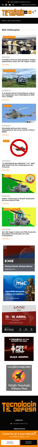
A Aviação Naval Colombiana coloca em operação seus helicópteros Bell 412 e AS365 (18, 95)
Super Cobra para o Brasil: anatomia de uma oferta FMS (18, 199)
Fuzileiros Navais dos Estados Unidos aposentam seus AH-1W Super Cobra (19, 61)
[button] (25, 12)
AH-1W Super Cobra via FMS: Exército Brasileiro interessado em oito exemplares (19, 234)
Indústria (7, 106)
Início (4, 20)
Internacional (9, 37)
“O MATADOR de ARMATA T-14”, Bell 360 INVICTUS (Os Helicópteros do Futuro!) (18, 165)
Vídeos (6, 141)
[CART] (30, 12)
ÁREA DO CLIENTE (29, 5)
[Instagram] (3, 5)
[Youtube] (10, 5)
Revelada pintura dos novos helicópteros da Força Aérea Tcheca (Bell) (18, 130)
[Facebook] (6, 5)
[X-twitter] (13, 5)
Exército (6, 176)
